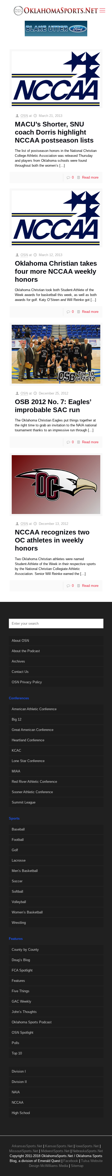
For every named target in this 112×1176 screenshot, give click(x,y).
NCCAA (17, 1102)
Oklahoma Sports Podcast (32, 1022)
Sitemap (77, 1166)
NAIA (16, 1092)
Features (18, 981)
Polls (15, 1043)
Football (18, 840)
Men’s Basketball (25, 871)
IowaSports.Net (87, 1146)
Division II (19, 1082)
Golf (15, 850)
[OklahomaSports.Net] (56, 10)
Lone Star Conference (28, 761)
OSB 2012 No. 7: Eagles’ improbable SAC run (53, 406)
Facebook (70, 1161)
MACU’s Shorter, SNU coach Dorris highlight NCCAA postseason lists (54, 132)
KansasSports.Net (59, 1146)
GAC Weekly (21, 1001)
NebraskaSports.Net (87, 1151)
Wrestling (19, 923)
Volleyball (19, 902)
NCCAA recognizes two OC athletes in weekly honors (52, 540)
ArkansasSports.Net (27, 1146)
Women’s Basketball (27, 912)
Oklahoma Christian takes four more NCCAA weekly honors (56, 271)
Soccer (17, 881)
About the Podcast (26, 651)
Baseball (18, 829)
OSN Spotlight (22, 1032)
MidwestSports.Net (55, 1151)
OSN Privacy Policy (27, 682)
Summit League (23, 802)
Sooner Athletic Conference (32, 792)
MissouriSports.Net (23, 1151)
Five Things (20, 991)
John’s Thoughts (24, 1012)
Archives (18, 661)
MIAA (16, 771)
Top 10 (17, 1053)
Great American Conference (32, 730)
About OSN (20, 641)
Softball (17, 891)
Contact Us (20, 672)
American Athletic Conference (34, 709)
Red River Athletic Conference (34, 782)
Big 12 (16, 719)
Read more (90, 177)
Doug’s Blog (21, 960)
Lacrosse (19, 860)
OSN (24, 116)
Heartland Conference (28, 740)
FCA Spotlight (22, 970)
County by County (25, 950)
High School (21, 1113)
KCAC (16, 750)
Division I (19, 1071)
